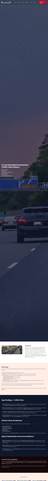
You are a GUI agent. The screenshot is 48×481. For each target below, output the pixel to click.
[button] (42, 2)
